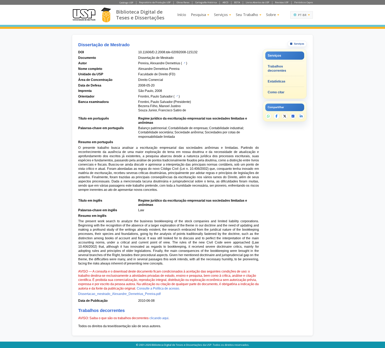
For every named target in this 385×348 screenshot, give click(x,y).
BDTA (237, 2)
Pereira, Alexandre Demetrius (159, 63)
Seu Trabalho (247, 14)
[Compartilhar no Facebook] (277, 116)
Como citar (276, 92)
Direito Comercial (150, 79)
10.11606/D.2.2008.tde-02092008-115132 (168, 52)
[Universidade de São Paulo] (84, 15)
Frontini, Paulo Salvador (155, 96)
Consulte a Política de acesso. (158, 288)
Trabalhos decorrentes (277, 68)
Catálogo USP (126, 2)
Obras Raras (182, 2)
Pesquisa (198, 14)
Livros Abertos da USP (257, 2)
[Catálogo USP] (184, 62)
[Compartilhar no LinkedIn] (301, 116)
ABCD (225, 2)
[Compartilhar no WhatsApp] (268, 116)
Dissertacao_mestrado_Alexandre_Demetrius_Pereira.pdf (119, 294)
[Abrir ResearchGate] (293, 116)
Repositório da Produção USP (155, 2)
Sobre (271, 14)
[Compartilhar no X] (285, 116)
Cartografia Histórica (206, 2)
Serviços (221, 14)
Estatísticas (276, 81)
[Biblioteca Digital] (106, 14)
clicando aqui (158, 318)
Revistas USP (282, 2)
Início (181, 14)
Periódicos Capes (303, 2)
